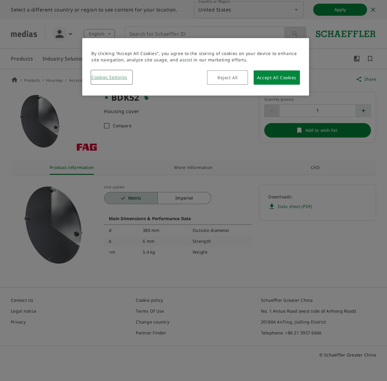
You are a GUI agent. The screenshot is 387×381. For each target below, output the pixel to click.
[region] (195, 67)
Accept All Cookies (277, 77)
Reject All (227, 77)
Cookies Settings (109, 77)
